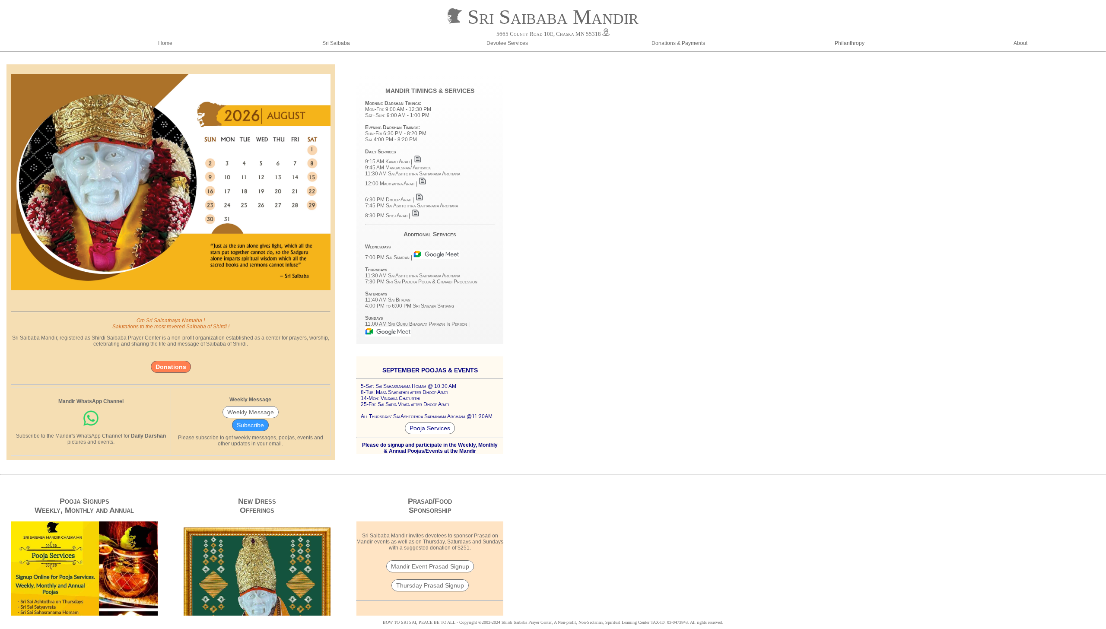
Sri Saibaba (336, 43)
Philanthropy (849, 43)
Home (165, 43)
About (1020, 43)
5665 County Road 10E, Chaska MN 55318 (548, 34)
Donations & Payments (678, 43)
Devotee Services (507, 43)
